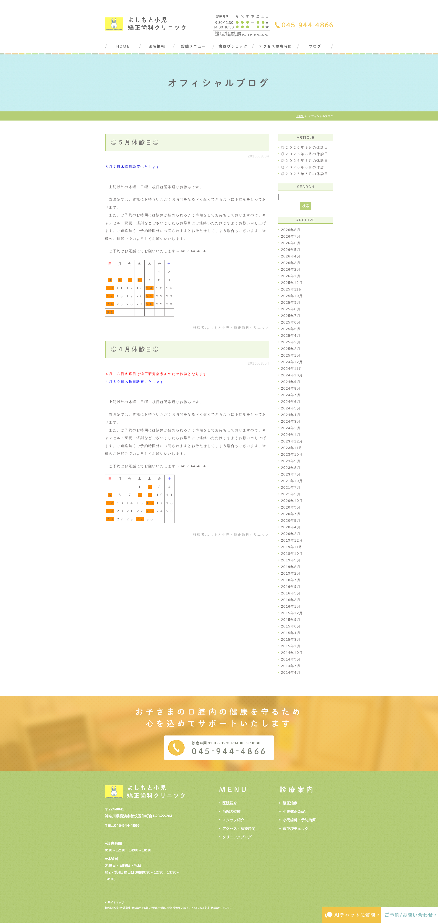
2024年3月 (291, 421)
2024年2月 (291, 428)
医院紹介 (229, 803)
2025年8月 (291, 309)
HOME (123, 46)
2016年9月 (291, 587)
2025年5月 (291, 329)
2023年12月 (292, 441)
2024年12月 (292, 362)
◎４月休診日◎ (135, 349)
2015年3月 (291, 639)
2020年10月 (292, 501)
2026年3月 (291, 263)
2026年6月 (291, 243)
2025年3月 (291, 342)
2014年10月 (292, 653)
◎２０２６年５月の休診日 (304, 174)
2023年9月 (291, 461)
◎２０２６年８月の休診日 (304, 154)
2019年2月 (291, 573)
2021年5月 (291, 494)
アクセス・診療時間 (238, 828)
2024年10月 (292, 375)
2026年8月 (291, 230)
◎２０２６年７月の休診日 (304, 160)
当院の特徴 (231, 811)
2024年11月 (291, 368)
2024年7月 (291, 395)
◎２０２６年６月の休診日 (304, 167)
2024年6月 (291, 402)
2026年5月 (291, 250)
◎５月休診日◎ (135, 142)
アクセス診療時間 (275, 46)
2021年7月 (291, 487)
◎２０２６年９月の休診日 (304, 147)
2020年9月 (291, 507)
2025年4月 (291, 335)
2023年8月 (291, 468)
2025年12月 (292, 283)
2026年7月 (291, 236)
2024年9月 (291, 382)
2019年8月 (291, 567)
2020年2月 (291, 534)
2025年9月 (291, 302)
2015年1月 (291, 646)
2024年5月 (291, 408)
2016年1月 (291, 606)
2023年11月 (291, 448)
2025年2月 (291, 349)
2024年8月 (291, 388)
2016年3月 (291, 600)
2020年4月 (291, 527)
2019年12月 (292, 540)
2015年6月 (291, 626)
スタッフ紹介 (233, 820)
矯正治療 (290, 803)
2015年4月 (291, 633)
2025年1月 (291, 355)
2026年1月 (291, 276)
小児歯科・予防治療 (299, 820)
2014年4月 (291, 672)
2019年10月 (292, 553)
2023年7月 (291, 474)
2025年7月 (291, 316)
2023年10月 (292, 454)
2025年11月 (291, 289)
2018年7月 (291, 580)
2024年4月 (291, 415)
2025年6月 (291, 322)
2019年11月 (291, 547)
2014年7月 (291, 666)
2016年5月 (291, 593)
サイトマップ (116, 902)
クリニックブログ (237, 837)
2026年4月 (291, 256)
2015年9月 (291, 620)
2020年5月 (291, 520)
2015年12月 (292, 613)
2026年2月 (291, 269)
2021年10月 (292, 481)
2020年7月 (291, 514)
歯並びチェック (233, 46)
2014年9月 (291, 659)
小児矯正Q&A (294, 811)
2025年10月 (292, 296)
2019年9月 (291, 560)
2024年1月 (291, 435)
